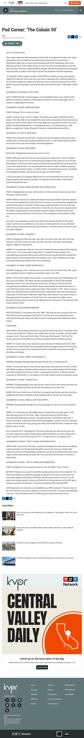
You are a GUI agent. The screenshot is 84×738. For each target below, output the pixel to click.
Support (50, 690)
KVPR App (34, 699)
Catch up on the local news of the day (42, 658)
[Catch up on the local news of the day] (42, 614)
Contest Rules (69, 694)
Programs (34, 690)
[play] (5, 10)
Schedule (34, 694)
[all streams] (81, 10)
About (33, 685)
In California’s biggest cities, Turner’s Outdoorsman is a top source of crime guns (45, 558)
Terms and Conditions (55, 699)
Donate (76, 3)
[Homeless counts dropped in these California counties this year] (8, 546)
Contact (33, 704)
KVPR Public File (70, 690)
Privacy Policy (52, 694)
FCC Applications (53, 704)
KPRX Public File (70, 685)
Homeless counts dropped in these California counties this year (39, 543)
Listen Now (42, 667)
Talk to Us (51, 685)
